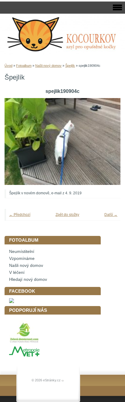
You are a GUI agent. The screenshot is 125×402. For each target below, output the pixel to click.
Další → (110, 215)
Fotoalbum (24, 65)
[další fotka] (107, 141)
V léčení (17, 272)
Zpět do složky (67, 215)
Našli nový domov (48, 65)
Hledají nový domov (28, 279)
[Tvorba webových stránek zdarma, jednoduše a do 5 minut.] (63, 380)
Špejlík (70, 65)
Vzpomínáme (22, 258)
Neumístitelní (21, 251)
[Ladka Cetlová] (11, 301)
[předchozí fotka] (17, 141)
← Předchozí (19, 215)
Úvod (8, 65)
